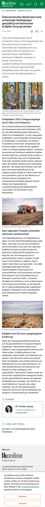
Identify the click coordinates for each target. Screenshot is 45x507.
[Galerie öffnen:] (22, 95)
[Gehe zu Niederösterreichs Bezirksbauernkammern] (21, 4)
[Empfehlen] (36, 31)
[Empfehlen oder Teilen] (41, 31)
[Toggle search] (35, 4)
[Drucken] (31, 31)
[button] (41, 4)
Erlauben (22, 503)
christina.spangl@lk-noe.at (25, 410)
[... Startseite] (9, 4)
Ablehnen (22, 496)
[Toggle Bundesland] (28, 4)
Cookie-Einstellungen (30, 487)
